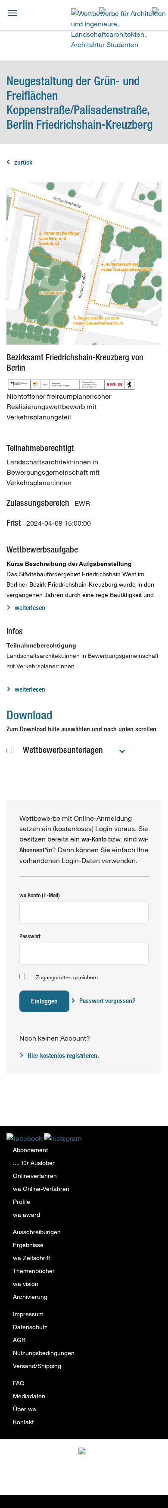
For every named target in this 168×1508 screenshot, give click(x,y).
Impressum (28, 1314)
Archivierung (30, 1296)
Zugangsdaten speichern (67, 977)
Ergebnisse (28, 1244)
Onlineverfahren (35, 1175)
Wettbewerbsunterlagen (63, 750)
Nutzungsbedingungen (44, 1352)
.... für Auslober (34, 1162)
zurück (23, 162)
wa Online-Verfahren (41, 1188)
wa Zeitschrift (31, 1257)
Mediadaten (29, 1396)
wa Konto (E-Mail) (39, 895)
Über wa (24, 1409)
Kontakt (23, 1421)
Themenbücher (34, 1270)
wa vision (25, 1283)
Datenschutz (30, 1326)
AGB (19, 1339)
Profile (21, 1201)
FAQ (19, 1383)
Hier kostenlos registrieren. (63, 1055)
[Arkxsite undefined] (103, 1453)
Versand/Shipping (37, 1365)
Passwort (29, 936)
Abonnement (30, 1149)
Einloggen (44, 1001)
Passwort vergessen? (107, 1001)
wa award (26, 1214)
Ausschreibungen (37, 1231)
